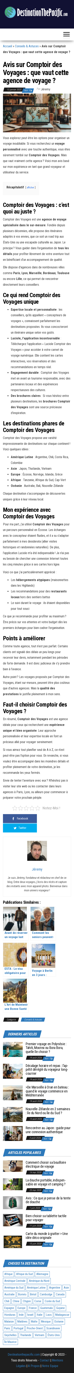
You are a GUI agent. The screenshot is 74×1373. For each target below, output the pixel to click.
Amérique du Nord (39, 1281)
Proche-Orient (35, 1328)
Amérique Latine (36, 1287)
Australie (9, 1294)
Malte (34, 1321)
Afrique (8, 1274)
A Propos (34, 1366)
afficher (30, 187)
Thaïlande (25, 1335)
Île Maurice (10, 1342)
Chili (6, 1301)
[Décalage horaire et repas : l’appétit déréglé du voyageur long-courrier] (13, 1071)
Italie (39, 1315)
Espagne (9, 1308)
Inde (21, 1315)
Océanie (59, 1321)
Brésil (33, 1294)
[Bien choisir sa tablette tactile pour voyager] (13, 1220)
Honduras (9, 1315)
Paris (7, 1328)
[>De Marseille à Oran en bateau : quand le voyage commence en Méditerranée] (13, 1092)
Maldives (22, 1321)
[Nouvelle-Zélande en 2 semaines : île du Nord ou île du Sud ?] (13, 1114)
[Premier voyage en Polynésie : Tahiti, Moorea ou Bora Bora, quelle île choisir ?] (13, 1049)
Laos (49, 1315)
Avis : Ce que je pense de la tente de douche (48, 1200)
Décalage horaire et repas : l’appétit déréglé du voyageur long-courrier (47, 1070)
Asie (66, 1287)
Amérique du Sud (13, 1287)
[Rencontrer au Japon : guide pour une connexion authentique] (13, 1133)
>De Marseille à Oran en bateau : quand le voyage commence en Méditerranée (47, 1091)
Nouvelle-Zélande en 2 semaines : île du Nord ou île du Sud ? (48, 1111)
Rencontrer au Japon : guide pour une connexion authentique (48, 1130)
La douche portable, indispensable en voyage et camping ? (46, 1182)
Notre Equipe (50, 1366)
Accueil (7, 46)
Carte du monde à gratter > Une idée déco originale (47, 1236)
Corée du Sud (52, 1301)
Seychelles (10, 1335)
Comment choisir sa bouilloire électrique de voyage (46, 1164)
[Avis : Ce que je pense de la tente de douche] (13, 1202)
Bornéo (22, 1294)
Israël (30, 1315)
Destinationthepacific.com (24, 1354)
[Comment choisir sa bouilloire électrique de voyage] (13, 1166)
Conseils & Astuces (27, 46)
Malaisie (9, 1321)
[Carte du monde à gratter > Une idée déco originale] (13, 1241)
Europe (21, 1308)
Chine (16, 1301)
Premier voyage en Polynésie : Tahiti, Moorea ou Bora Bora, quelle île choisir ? (46, 1048)
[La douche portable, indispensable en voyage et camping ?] (13, 1184)
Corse (37, 1301)
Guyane (60, 1308)
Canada (60, 1294)
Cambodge (46, 1294)
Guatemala (46, 1308)
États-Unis (54, 1335)
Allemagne (42, 1274)
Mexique (46, 1321)
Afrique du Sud (24, 1274)
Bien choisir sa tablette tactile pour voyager (46, 1218)
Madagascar (62, 1315)
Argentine (54, 1287)
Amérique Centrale (14, 1281)
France (33, 1308)
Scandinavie (53, 1328)
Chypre (27, 1301)
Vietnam (39, 1335)
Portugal (18, 1328)
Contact (45, 1360)
